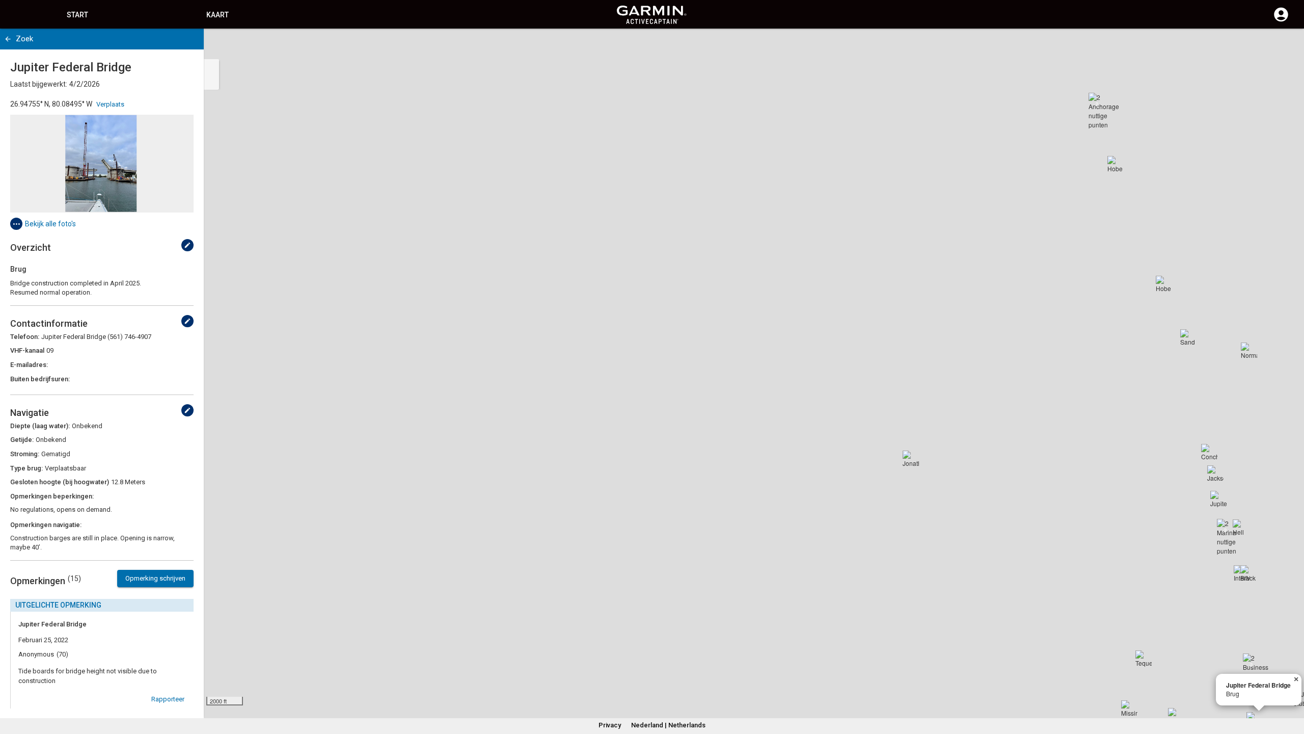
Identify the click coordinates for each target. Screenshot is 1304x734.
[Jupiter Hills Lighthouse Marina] (1218, 499)
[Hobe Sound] (1115, 164)
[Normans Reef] (1249, 351)
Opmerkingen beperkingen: (52, 496)
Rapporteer (167, 699)
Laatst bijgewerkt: (38, 84)
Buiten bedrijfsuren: (40, 379)
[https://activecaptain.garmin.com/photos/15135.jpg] (102, 164)
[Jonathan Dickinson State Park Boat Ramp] (911, 459)
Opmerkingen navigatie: (46, 525)
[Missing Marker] (1129, 708)
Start (77, 15)
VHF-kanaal (27, 350)
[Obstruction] (1176, 716)
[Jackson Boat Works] (1215, 473)
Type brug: (26, 468)
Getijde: (22, 439)
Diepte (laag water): (40, 426)
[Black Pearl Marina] (1248, 573)
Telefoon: (24, 336)
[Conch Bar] (1209, 452)
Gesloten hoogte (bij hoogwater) (59, 482)
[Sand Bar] (1188, 337)
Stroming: (24, 454)
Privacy (610, 725)
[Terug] (8, 39)
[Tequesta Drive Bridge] (1143, 658)
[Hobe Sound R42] (1164, 284)
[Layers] (1286, 46)
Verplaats (110, 104)
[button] (1291, 687)
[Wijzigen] (187, 245)
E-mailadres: (29, 365)
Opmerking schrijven (155, 578)
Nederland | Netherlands (668, 725)
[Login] (1281, 20)
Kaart (217, 15)
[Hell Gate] (1241, 527)
